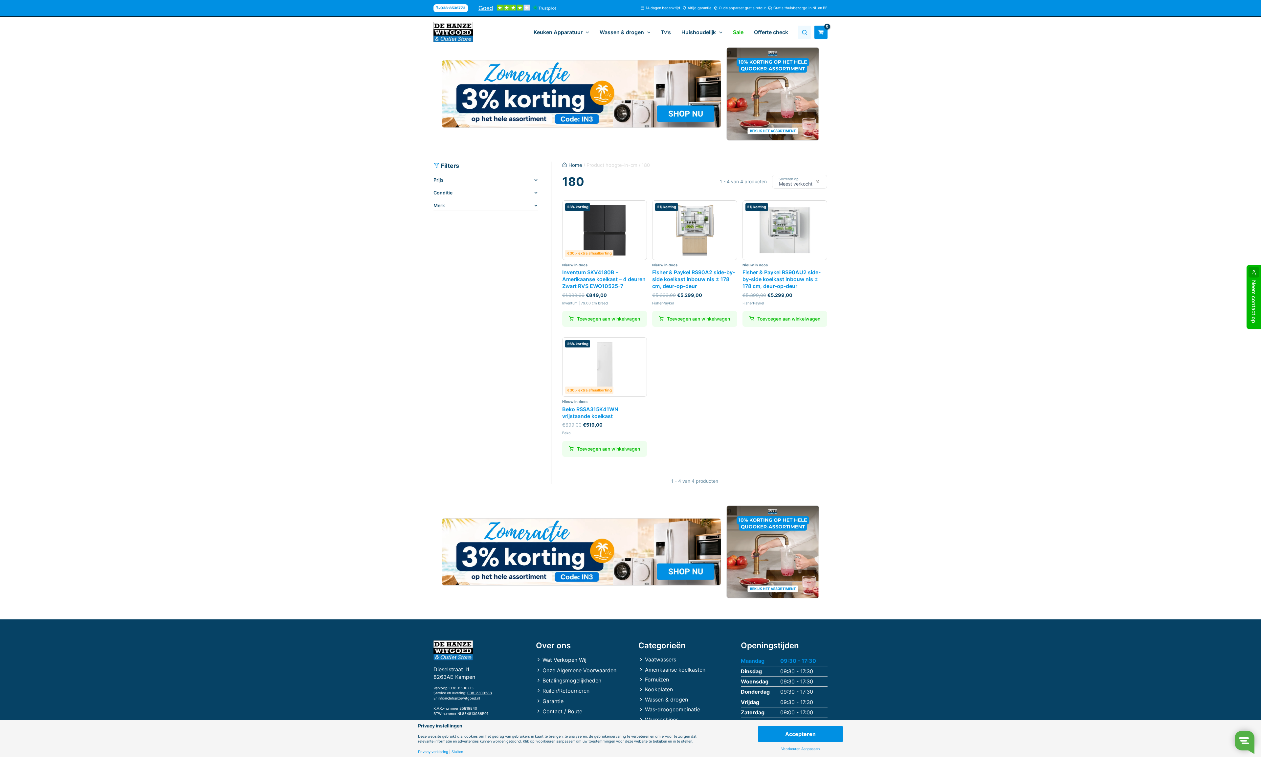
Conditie (443, 192)
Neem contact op (1253, 301)
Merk (439, 205)
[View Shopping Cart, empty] (821, 32)
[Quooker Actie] (773, 94)
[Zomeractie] (581, 94)
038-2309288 (479, 693)
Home (575, 165)
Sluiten (457, 752)
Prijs (438, 180)
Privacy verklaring (433, 752)
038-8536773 (462, 688)
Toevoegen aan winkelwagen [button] (608, 319)
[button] (586, 32)
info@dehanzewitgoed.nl (459, 698)
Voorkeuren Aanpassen (800, 749)
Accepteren (800, 734)
